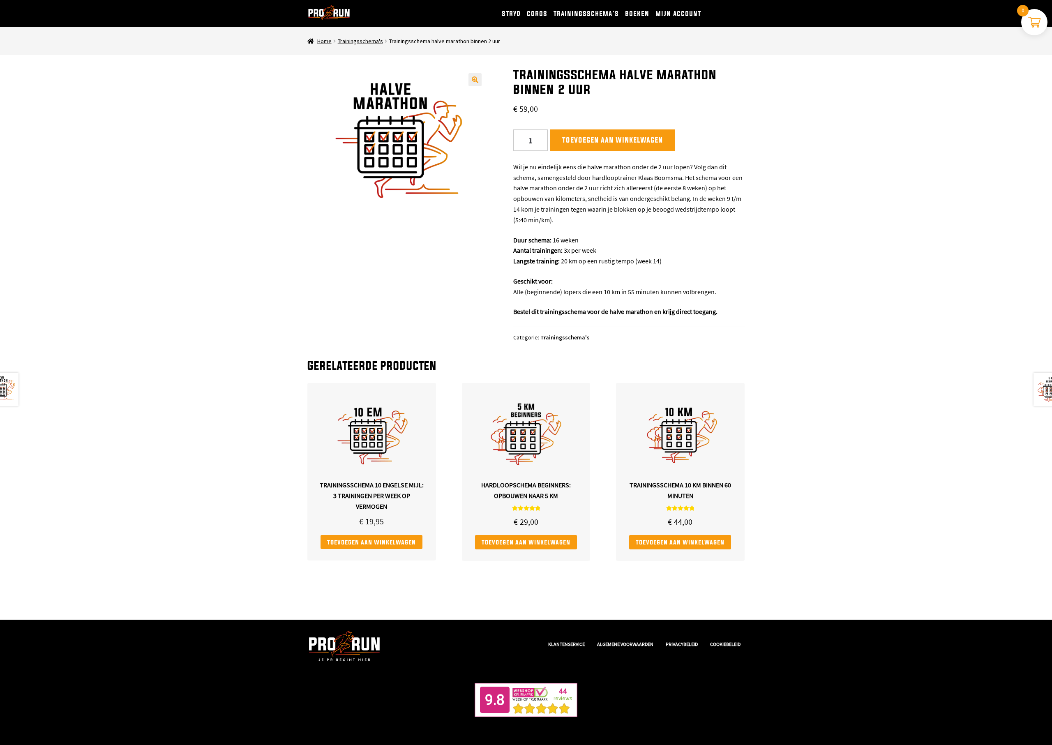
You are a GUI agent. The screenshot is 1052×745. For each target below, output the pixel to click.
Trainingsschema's (360, 41)
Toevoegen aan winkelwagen (612, 140)
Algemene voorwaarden (625, 644)
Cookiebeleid (725, 644)
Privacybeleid (682, 644)
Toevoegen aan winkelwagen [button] (371, 542)
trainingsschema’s (586, 13)
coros (537, 13)
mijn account (678, 13)
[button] (475, 79)
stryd (511, 13)
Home (324, 41)
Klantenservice (566, 644)
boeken (637, 13)
